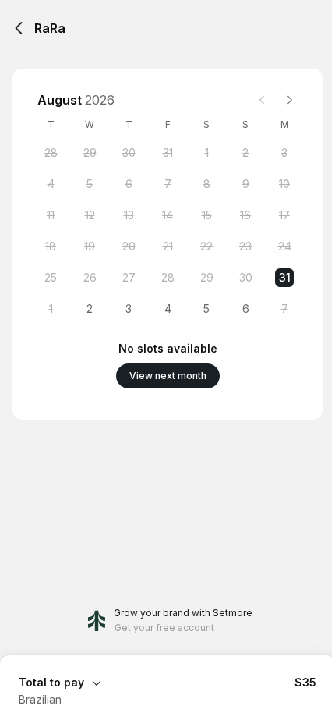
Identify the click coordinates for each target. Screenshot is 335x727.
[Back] (18, 28)
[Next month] (289, 99)
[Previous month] (261, 99)
